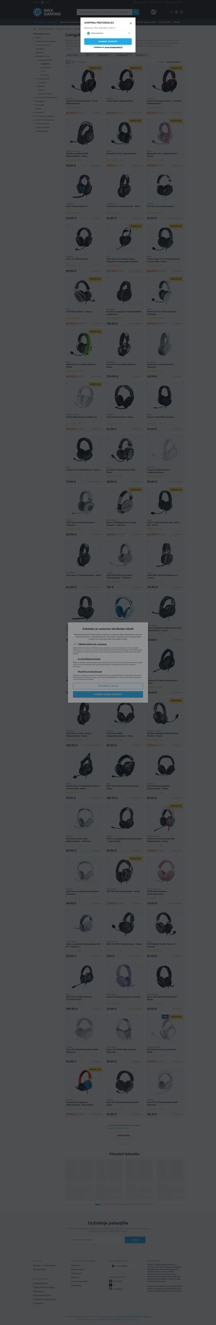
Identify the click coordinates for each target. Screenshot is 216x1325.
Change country (108, 42)
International (97, 33)
